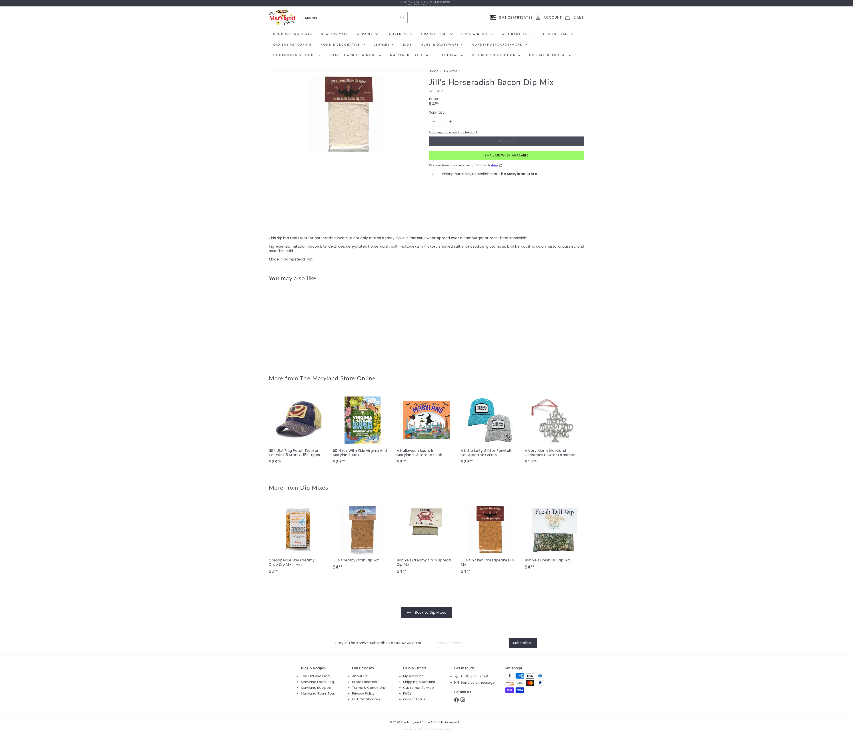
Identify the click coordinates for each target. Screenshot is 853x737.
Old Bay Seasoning (292, 44)
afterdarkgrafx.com (440, 728)
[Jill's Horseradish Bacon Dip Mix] (293, 324)
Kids (407, 44)
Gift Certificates (366, 699)
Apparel (365, 34)
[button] (506, 155)
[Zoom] (346, 149)
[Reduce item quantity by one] (433, 121)
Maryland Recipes (316, 687)
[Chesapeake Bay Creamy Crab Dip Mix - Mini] (298, 539)
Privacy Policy (363, 693)
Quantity (436, 112)
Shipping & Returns (419, 681)
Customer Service (418, 687)
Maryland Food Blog (317, 681)
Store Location (364, 681)
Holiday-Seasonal (548, 55)
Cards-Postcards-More (498, 44)
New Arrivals (334, 34)
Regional (449, 55)
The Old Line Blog (315, 676)
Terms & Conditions (369, 687)
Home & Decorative (341, 44)
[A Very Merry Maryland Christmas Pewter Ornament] (554, 430)
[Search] (402, 17)
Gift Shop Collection (494, 55)
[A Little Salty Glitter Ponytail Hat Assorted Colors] (490, 430)
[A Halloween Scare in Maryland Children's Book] (426, 430)
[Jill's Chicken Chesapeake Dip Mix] (490, 539)
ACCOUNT (553, 17)
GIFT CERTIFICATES (515, 17)
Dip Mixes (450, 71)
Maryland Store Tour (318, 693)
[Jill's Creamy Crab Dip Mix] (362, 537)
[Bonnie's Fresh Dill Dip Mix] (554, 537)
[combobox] (355, 17)
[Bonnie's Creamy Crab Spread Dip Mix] (426, 539)
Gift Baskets (515, 34)
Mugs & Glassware (440, 44)
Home (433, 71)
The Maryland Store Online (338, 378)
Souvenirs (398, 34)
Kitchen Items (555, 34)
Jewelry (382, 44)
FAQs (407, 693)
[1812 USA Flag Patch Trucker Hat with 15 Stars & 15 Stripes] (298, 430)
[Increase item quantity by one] (450, 121)
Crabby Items (435, 34)
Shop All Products (292, 34)
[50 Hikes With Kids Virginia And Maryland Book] (362, 430)
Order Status (414, 699)
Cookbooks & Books (295, 55)
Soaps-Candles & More (353, 55)
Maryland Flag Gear (410, 55)
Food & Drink (475, 34)
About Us (360, 676)
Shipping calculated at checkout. (453, 132)
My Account (413, 676)
